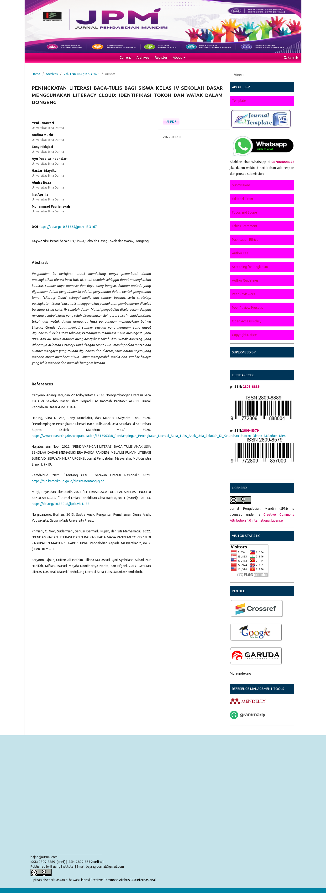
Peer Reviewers (243, 294)
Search (292, 58)
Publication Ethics (245, 240)
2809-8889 (250, 387)
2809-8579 (250, 430)
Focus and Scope (244, 212)
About (178, 57)
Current (125, 57)
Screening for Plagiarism (250, 267)
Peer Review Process (247, 308)
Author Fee (240, 253)
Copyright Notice (244, 335)
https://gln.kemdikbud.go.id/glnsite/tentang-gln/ (68, 481)
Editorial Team (242, 199)
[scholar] (230, 617)
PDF (172, 121)
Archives (143, 57)
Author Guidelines (245, 280)
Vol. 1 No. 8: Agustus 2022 (81, 73)
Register (161, 57)
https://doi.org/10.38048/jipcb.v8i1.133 (61, 504)
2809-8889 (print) (51, 862)
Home (36, 73)
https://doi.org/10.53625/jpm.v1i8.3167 (68, 227)
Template (239, 101)
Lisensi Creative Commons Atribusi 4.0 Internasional (117, 880)
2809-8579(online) (90, 862)
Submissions (241, 185)
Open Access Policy (246, 321)
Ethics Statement (244, 226)
